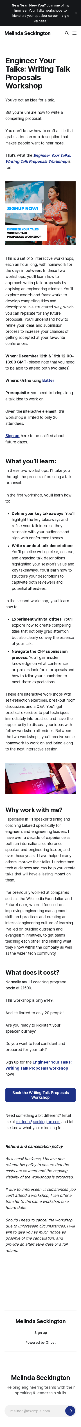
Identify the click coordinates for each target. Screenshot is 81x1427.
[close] (75, 13)
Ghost (51, 1342)
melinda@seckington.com (38, 1122)
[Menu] (74, 33)
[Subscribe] (70, 1411)
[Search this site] (66, 33)
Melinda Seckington (27, 33)
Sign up (40, 1332)
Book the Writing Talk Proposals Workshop (40, 1094)
